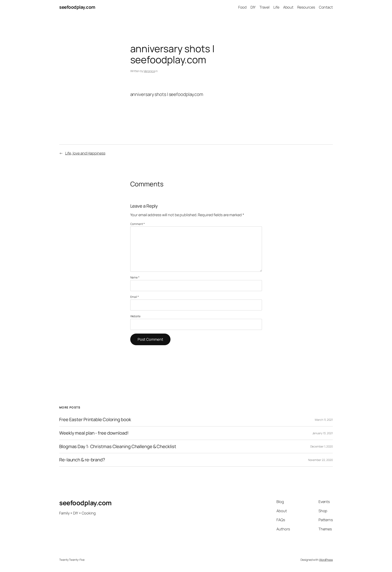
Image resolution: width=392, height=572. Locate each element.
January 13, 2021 (322, 433)
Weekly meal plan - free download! (94, 433)
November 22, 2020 (320, 460)
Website (135, 316)
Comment (137, 224)
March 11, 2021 (324, 420)
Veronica (149, 71)
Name (134, 277)
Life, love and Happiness (85, 153)
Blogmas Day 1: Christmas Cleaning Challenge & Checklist (117, 446)
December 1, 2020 (321, 446)
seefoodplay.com (77, 7)
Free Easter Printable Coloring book (95, 419)
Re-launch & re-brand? (82, 459)
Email (134, 297)
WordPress (326, 560)
